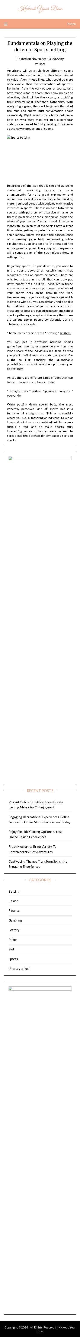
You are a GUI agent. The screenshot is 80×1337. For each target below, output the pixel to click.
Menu (71, 24)
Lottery (14, 930)
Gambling (15, 920)
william (40, 64)
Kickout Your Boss (40, 9)
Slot (11, 949)
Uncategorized (19, 968)
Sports (13, 959)
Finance (14, 910)
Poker (13, 940)
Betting (14, 891)
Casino (13, 901)
